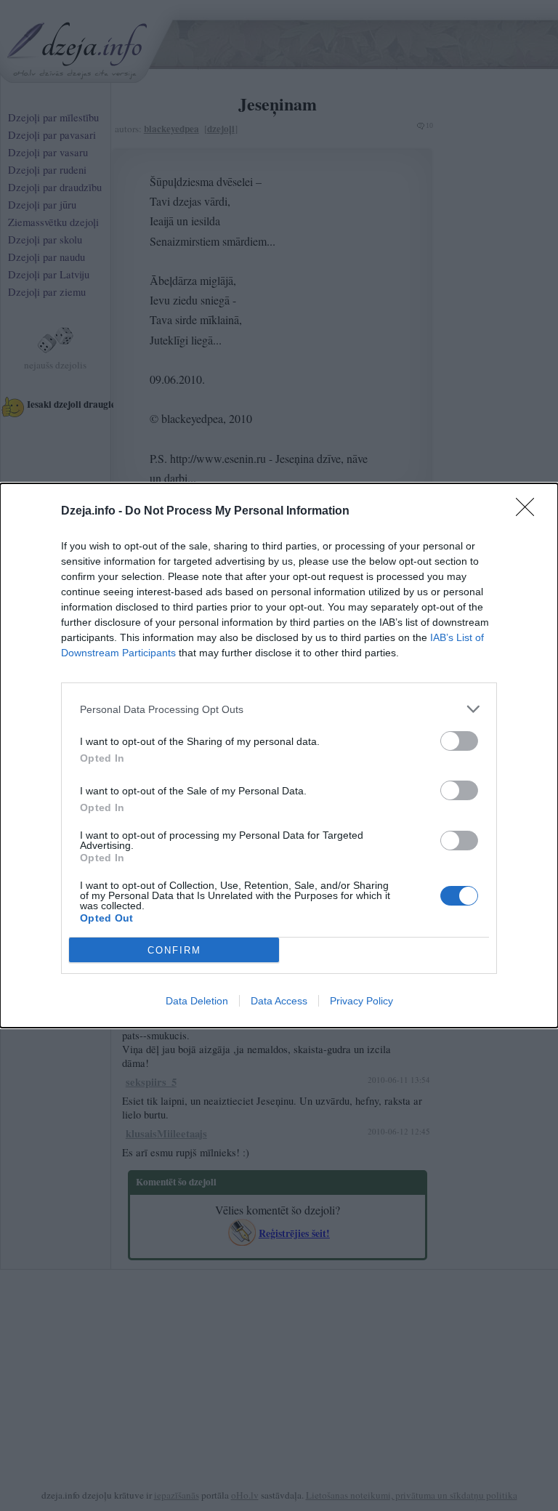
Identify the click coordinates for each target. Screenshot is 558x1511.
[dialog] (279, 755)
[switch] (459, 741)
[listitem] (279, 709)
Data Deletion (197, 1001)
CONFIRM (174, 950)
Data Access (279, 1001)
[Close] (529, 511)
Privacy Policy (361, 1001)
